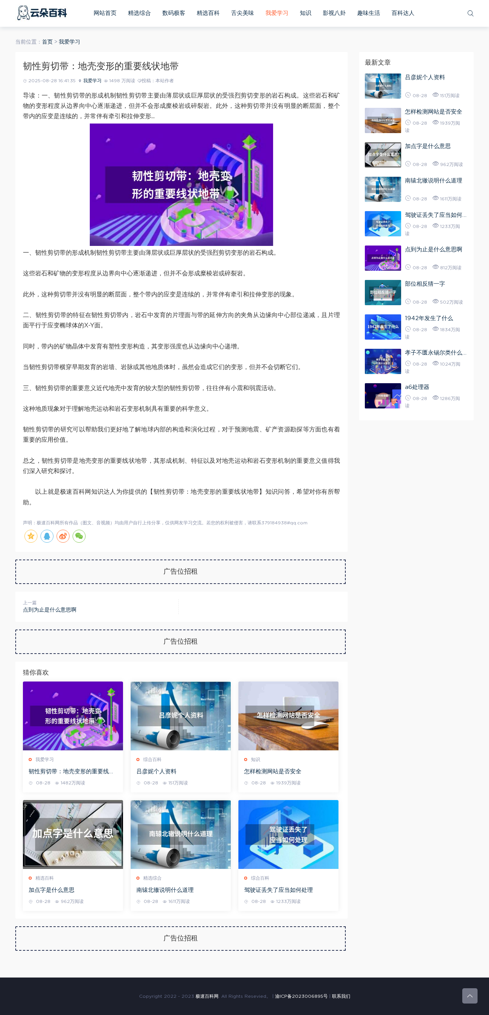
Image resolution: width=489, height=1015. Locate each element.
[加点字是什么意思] (73, 834)
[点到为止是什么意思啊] (383, 258)
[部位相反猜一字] (383, 292)
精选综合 (139, 13)
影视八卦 (334, 13)
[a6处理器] (383, 395)
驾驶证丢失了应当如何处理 (278, 890)
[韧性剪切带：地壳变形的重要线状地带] (73, 716)
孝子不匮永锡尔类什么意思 (436, 354)
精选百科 (208, 13)
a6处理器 (417, 387)
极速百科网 (207, 996)
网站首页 (105, 13)
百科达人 (403, 13)
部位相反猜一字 (425, 284)
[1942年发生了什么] (383, 327)
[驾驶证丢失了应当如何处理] (288, 834)
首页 (47, 42)
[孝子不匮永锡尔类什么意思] (383, 361)
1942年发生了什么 (429, 318)
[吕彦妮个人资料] (181, 716)
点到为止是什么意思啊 (49, 610)
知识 (305, 13)
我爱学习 (277, 13)
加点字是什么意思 (51, 890)
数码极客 (173, 13)
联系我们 (341, 996)
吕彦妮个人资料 (156, 771)
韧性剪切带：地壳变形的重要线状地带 (72, 772)
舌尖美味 (242, 13)
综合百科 (152, 759)
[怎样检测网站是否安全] (288, 716)
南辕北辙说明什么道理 (165, 890)
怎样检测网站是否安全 (272, 771)
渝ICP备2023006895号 (301, 996)
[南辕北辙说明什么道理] (181, 834)
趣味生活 (368, 13)
